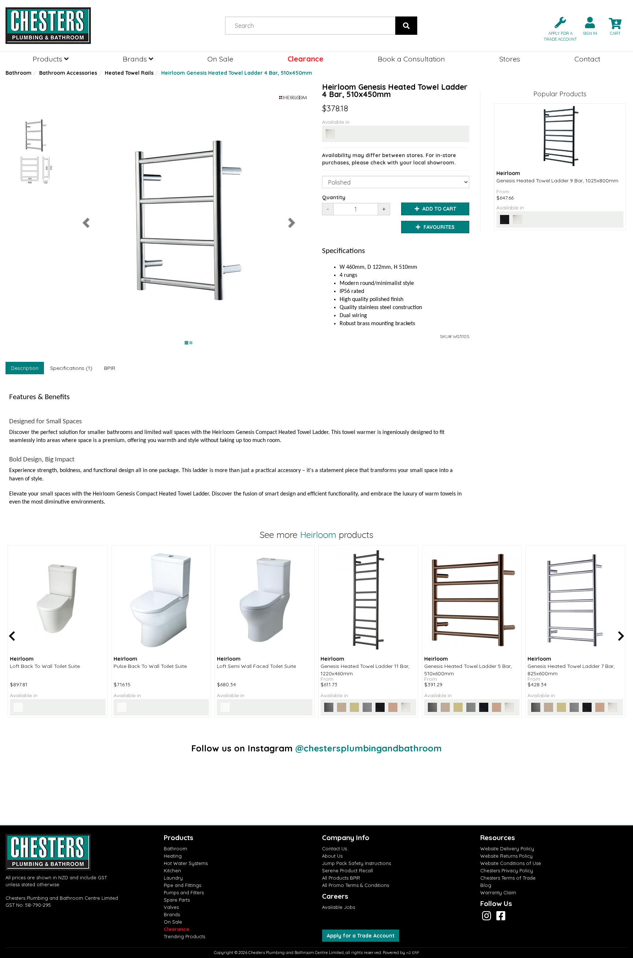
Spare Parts (177, 900)
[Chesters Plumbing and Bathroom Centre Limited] (79, 25)
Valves (171, 907)
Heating (173, 856)
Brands (136, 58)
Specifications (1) (71, 368)
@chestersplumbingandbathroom (368, 748)
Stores (509, 58)
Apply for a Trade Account (361, 935)
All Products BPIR (341, 878)
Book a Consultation (411, 58)
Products (48, 58)
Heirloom (318, 534)
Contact (587, 58)
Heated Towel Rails (129, 73)
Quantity (333, 197)
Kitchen (172, 870)
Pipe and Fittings (182, 885)
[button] (557, 28)
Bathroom (18, 73)
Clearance (305, 58)
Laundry (173, 878)
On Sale (220, 58)
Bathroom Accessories (68, 73)
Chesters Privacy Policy (506, 870)
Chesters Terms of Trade (508, 878)
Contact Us (334, 848)
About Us (332, 856)
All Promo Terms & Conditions (355, 885)
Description (24, 368)
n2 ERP (412, 952)
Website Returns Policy (506, 856)
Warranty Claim (498, 892)
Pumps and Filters (184, 892)
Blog (485, 885)
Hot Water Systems (186, 863)
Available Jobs (338, 907)
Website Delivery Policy (507, 848)
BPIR (109, 368)
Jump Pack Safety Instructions (356, 863)
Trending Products (184, 936)
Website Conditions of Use (510, 863)
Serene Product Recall (347, 870)
